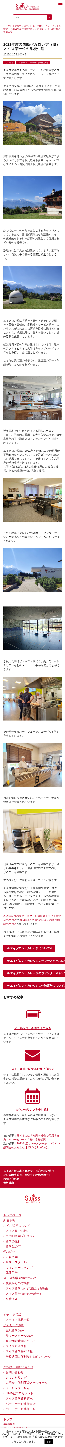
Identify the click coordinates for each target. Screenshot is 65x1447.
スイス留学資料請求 (19, 1398)
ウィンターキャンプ (19, 1267)
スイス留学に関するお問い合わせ (32, 1068)
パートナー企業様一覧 (21, 1409)
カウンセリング (16, 1377)
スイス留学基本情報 (19, 1351)
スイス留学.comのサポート (24, 1293)
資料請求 (8, 1182)
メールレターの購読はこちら (32, 1028)
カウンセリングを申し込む (33, 1109)
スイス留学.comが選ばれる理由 (27, 1288)
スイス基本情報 (16, 1346)
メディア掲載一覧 (18, 1320)
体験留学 (12, 1272)
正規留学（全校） (21, 26)
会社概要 (12, 1299)
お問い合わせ (11, 1178)
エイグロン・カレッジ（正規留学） (33, 62)
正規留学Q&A (15, 1330)
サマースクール (16, 1262)
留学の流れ (13, 1241)
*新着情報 (9, 62)
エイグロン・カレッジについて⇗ (31, 948)
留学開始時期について (21, 1341)
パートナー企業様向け (21, 1404)
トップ (6, 26)
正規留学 (12, 1257)
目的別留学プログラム (21, 1236)
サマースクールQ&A (19, 1335)
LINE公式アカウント (19, 1393)
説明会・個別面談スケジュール (27, 1382)
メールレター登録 (18, 1388)
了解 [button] (48, 1441)
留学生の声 (13, 1246)
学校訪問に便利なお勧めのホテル (28, 1356)
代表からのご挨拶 (18, 1283)
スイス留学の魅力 (18, 1231)
